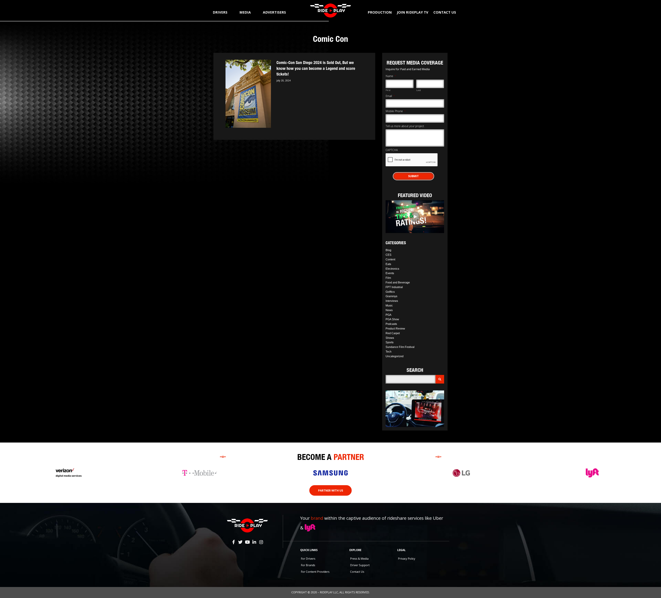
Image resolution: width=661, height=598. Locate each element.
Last (418, 90)
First (388, 90)
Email (390, 96)
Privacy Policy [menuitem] (406, 559)
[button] (415, 217)
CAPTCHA (392, 150)
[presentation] (412, 160)
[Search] (440, 379)
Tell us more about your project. (405, 126)
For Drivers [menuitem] (308, 559)
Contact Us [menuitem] (357, 572)
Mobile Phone (396, 111)
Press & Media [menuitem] (359, 559)
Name (391, 76)
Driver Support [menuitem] (360, 565)
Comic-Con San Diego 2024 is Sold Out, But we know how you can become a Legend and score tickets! (315, 68)
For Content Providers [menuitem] (315, 572)
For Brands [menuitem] (308, 565)
